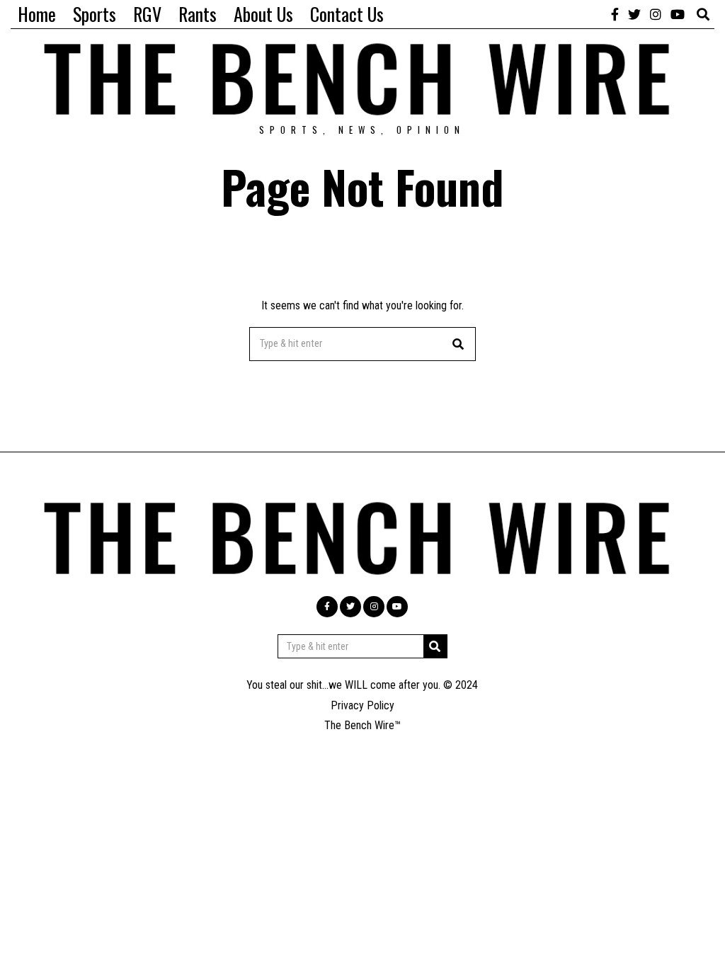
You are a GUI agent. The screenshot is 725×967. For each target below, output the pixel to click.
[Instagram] (655, 14)
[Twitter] (634, 14)
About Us (263, 14)
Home (37, 14)
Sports (94, 14)
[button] (459, 344)
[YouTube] (677, 14)
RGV (147, 14)
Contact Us (347, 14)
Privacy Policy (362, 705)
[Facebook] (614, 14)
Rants (197, 14)
